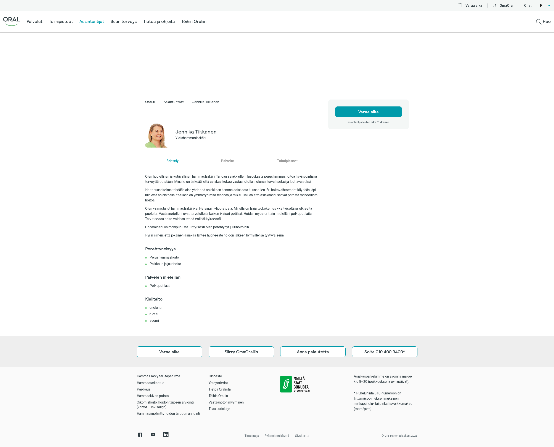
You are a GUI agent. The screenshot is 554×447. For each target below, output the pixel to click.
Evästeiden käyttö (277, 435)
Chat (527, 5)
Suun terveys (124, 21)
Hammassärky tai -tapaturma (158, 376)
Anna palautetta (313, 352)
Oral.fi (150, 102)
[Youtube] (153, 436)
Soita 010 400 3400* (384, 352)
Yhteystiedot (218, 383)
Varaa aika (473, 5)
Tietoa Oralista (220, 389)
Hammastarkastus (150, 383)
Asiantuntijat (91, 21)
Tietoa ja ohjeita (159, 21)
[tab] (172, 161)
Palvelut (34, 21)
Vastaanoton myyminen (226, 402)
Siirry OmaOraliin (241, 352)
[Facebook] (140, 436)
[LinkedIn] (166, 436)
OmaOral (507, 5)
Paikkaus (144, 389)
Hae (546, 21)
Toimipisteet (61, 21)
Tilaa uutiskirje (219, 409)
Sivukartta (302, 435)
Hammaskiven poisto (153, 396)
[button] (545, 5)
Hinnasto (215, 376)
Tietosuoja (252, 435)
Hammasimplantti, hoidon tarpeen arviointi (168, 414)
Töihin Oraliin (193, 21)
